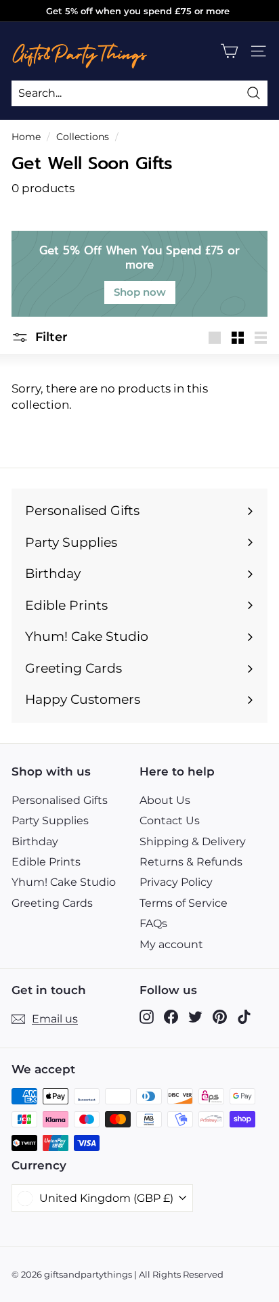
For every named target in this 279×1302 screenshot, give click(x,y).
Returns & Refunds (191, 861)
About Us (165, 800)
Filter (50, 337)
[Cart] (229, 51)
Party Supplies (50, 820)
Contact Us (170, 820)
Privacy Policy (176, 882)
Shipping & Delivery (193, 841)
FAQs (153, 923)
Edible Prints (46, 861)
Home (26, 137)
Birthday (35, 841)
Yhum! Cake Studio (64, 882)
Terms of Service (184, 903)
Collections (82, 137)
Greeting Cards (52, 903)
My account (171, 944)
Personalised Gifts (60, 800)
